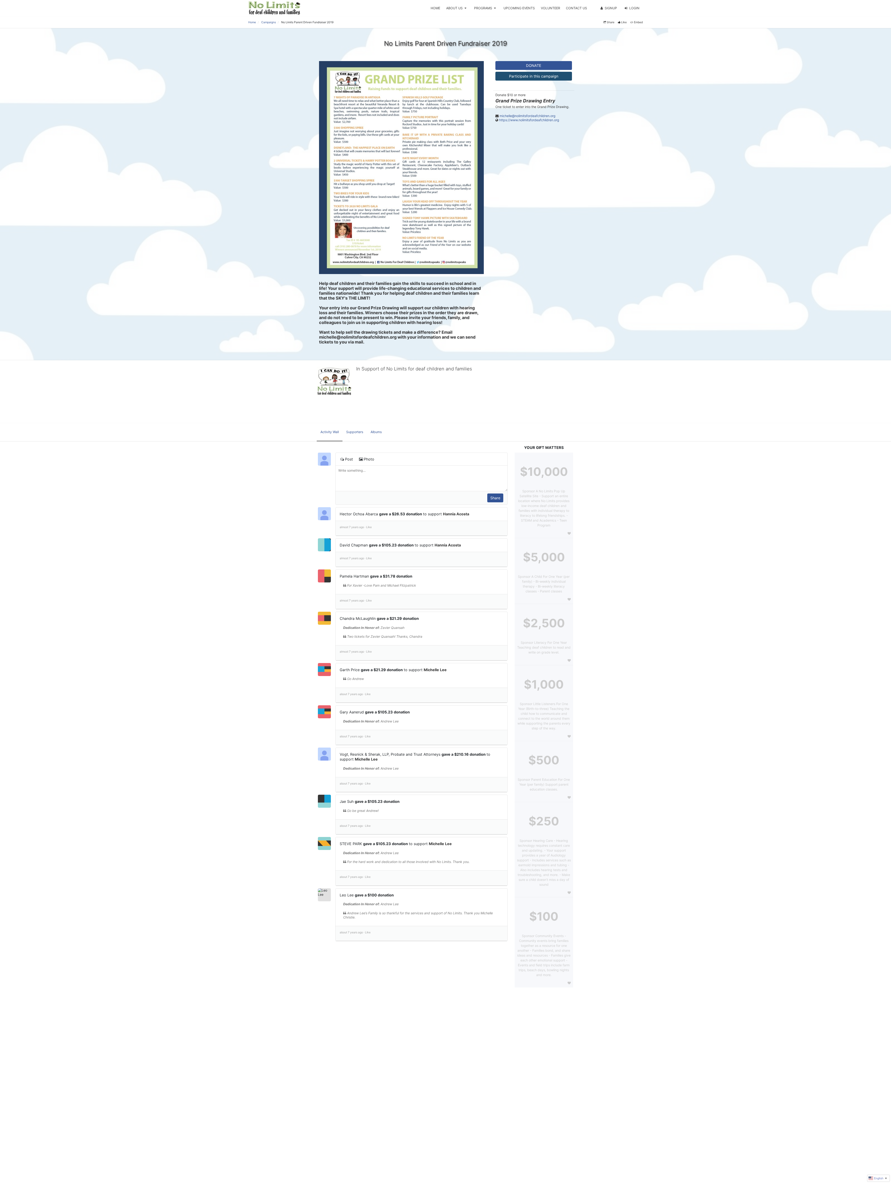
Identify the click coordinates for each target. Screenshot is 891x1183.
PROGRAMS (483, 8)
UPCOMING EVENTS (519, 8)
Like (624, 22)
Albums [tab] (376, 432)
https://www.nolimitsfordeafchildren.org (529, 120)
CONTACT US (576, 8)
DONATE (533, 65)
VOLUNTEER (550, 8)
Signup (611, 8)
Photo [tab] (369, 459)
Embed (638, 22)
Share (610, 22)
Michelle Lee (435, 669)
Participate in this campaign (533, 76)
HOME (435, 8)
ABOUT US (454, 8)
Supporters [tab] (354, 432)
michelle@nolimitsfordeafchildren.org (527, 116)
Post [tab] (349, 459)
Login (634, 8)
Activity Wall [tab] (329, 432)
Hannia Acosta (456, 514)
